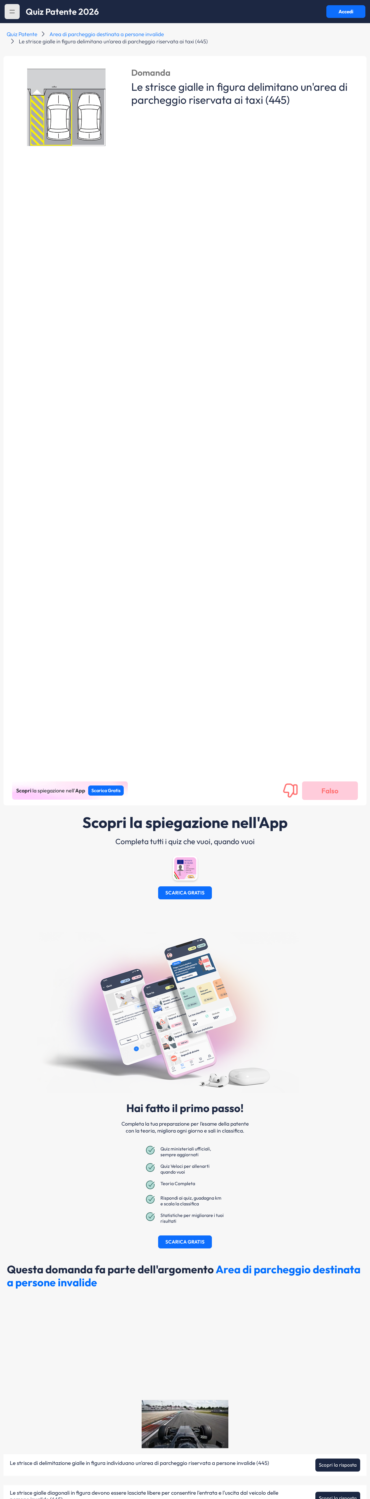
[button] (12, 11)
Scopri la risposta (338, 1465)
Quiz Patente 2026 (62, 11)
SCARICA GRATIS (185, 893)
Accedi (345, 11)
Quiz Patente (22, 34)
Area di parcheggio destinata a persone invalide (106, 34)
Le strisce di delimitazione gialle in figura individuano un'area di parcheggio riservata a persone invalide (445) (139, 1463)
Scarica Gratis (106, 790)
